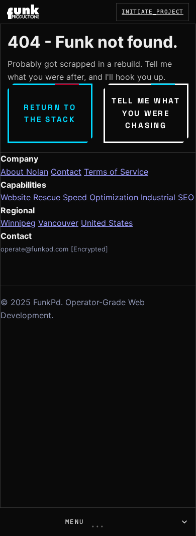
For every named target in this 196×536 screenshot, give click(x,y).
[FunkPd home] (23, 12)
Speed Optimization (100, 197)
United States (107, 223)
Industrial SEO (167, 197)
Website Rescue (30, 197)
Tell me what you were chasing (146, 113)
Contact (66, 172)
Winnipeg (18, 223)
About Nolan (24, 172)
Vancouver (58, 223)
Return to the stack (50, 113)
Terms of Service (116, 172)
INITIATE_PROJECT (152, 12)
